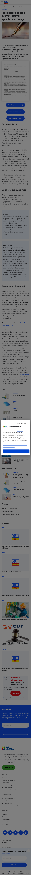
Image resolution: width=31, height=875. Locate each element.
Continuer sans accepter (21, 423)
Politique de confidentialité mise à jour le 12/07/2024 (15, 445)
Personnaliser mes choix (9, 447)
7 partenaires (20, 431)
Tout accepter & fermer (16, 451)
